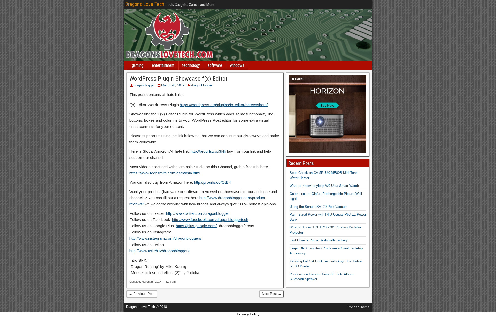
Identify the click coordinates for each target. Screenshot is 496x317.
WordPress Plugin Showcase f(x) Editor (178, 78)
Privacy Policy (248, 314)
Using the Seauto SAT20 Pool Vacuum (318, 207)
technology (191, 65)
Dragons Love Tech (144, 4)
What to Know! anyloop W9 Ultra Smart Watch (324, 186)
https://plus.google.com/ (196, 226)
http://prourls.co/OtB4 (212, 182)
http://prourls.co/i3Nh (208, 151)
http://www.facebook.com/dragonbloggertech (210, 219)
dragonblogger (144, 85)
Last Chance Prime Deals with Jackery (319, 240)
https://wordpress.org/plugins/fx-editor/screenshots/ (224, 104)
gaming (137, 65)
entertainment (163, 65)
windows (237, 65)
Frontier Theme (358, 307)
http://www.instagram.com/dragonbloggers (165, 238)
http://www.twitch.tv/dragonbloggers (159, 251)
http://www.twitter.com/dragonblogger (197, 213)
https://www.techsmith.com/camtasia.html (164, 173)
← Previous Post (141, 294)
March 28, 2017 (172, 85)
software (215, 65)
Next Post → (271, 294)
